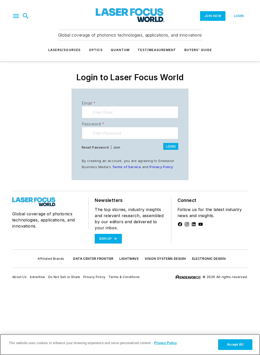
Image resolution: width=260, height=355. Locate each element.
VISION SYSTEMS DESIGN (165, 259)
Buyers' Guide (198, 50)
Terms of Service (126, 167)
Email (88, 103)
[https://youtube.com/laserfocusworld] (200, 224)
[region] (130, 344)
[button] (16, 16)
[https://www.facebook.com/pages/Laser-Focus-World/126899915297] (180, 224)
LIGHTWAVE (129, 259)
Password (93, 123)
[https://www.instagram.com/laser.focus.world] (186, 224)
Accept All (235, 344)
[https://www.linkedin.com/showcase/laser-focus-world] (193, 224)
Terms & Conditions (124, 277)
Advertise (37, 277)
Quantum (120, 50)
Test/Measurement (157, 50)
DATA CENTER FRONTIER (93, 259)
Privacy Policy (161, 167)
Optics (96, 50)
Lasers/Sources (64, 50)
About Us (19, 277)
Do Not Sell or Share (64, 277)
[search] (25, 16)
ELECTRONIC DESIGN (209, 259)
